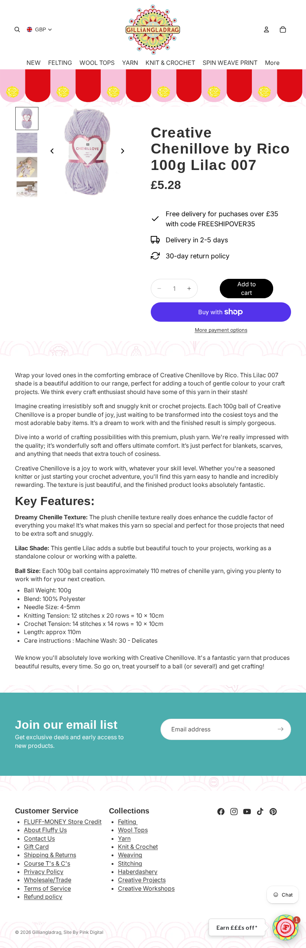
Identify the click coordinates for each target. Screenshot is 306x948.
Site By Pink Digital (83, 932)
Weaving (130, 855)
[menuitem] (272, 62)
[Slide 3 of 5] (26, 167)
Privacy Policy (43, 871)
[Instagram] (234, 811)
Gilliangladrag (46, 932)
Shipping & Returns (50, 855)
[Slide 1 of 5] (26, 118)
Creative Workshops (146, 888)
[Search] (17, 29)
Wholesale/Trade (47, 880)
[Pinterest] (273, 811)
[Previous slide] (50, 152)
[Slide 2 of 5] (26, 143)
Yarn (124, 838)
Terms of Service (47, 888)
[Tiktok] (260, 811)
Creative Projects (142, 880)
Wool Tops (133, 830)
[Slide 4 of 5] (26, 191)
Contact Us (39, 838)
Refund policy (43, 896)
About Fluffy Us (45, 830)
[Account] (266, 29)
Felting (128, 821)
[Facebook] (220, 811)
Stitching (130, 863)
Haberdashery (137, 871)
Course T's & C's (47, 863)
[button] (285, 927)
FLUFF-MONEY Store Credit (63, 821)
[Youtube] (247, 811)
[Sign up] (281, 729)
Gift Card (36, 846)
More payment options (221, 330)
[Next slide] (124, 152)
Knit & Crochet (138, 846)
